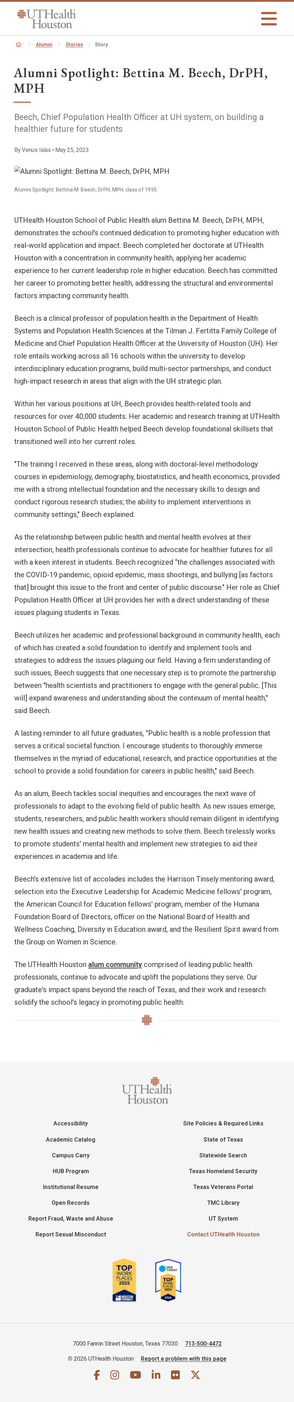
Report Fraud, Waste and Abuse (70, 1218)
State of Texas (223, 1139)
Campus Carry (71, 1155)
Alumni (44, 44)
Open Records (71, 1202)
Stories (74, 44)
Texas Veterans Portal (223, 1187)
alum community (115, 964)
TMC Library (223, 1202)
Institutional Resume (71, 1187)
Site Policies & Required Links (223, 1123)
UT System (223, 1218)
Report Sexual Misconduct (70, 1234)
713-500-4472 (203, 1343)
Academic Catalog (70, 1139)
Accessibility (70, 1123)
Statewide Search (223, 1155)
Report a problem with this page (184, 1358)
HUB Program (71, 1171)
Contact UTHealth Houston (223, 1234)
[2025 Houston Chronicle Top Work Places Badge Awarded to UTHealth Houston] (133, 1282)
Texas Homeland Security (223, 1171)
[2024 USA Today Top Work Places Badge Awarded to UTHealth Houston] (171, 1282)
